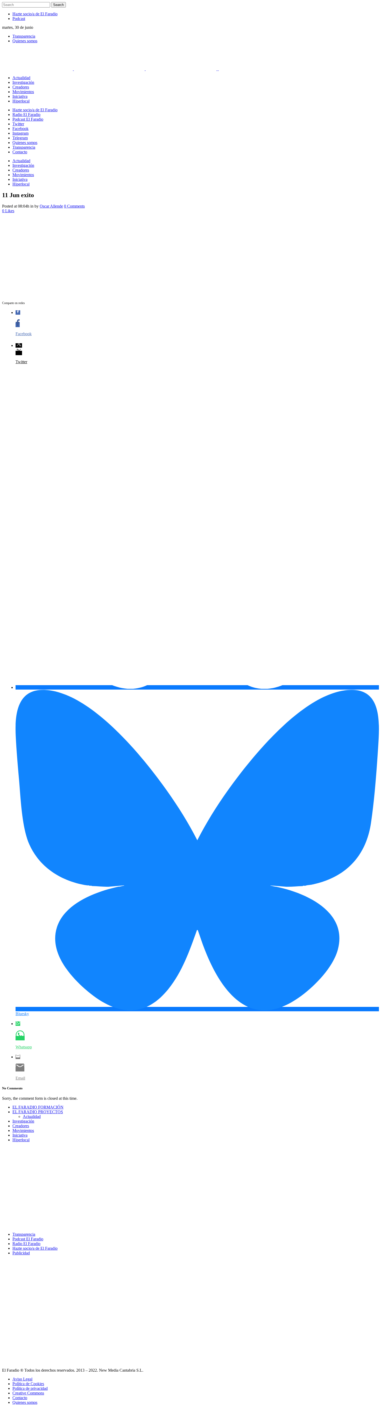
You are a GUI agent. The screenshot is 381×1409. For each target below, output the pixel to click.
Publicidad (21, 1253)
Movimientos (23, 1130)
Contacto (19, 1398)
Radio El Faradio (26, 1243)
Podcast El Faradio (27, 1239)
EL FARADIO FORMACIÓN (38, 1107)
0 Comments (74, 206)
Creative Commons (28, 1393)
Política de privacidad (30, 1388)
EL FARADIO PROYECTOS (37, 1112)
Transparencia (23, 36)
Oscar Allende (51, 206)
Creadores (20, 1126)
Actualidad (32, 1116)
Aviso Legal (22, 1379)
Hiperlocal (21, 1140)
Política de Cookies (28, 1383)
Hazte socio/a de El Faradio (35, 14)
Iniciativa (19, 1135)
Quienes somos (24, 41)
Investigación (23, 1121)
